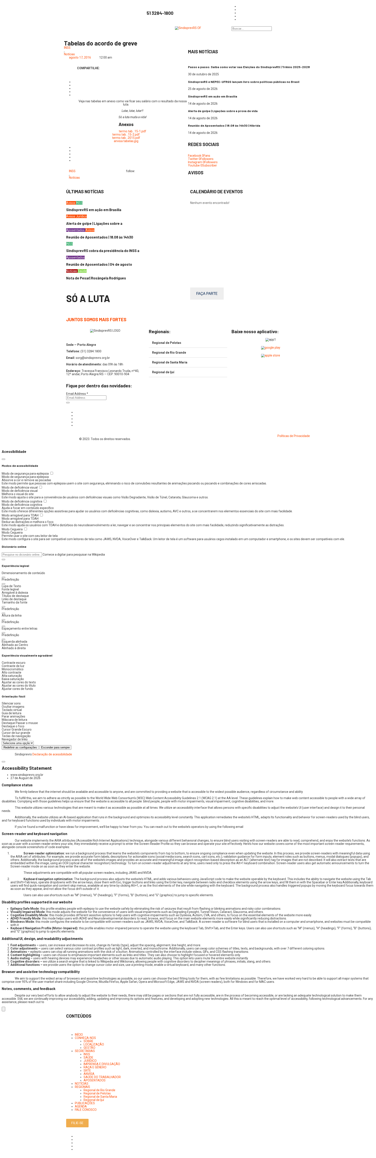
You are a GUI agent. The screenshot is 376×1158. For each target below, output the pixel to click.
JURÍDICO (90, 1060)
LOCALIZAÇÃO (94, 1044)
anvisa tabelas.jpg (126, 141)
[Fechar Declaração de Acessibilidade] (3, 761)
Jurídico (81, 216)
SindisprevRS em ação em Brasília (212, 96)
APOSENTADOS (95, 1080)
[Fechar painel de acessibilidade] (3, 459)
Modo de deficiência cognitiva (22, 501)
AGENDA (81, 1106)
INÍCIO (79, 1034)
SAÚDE (88, 1057)
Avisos (71, 203)
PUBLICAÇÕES (85, 1103)
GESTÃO (89, 1047)
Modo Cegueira (12, 529)
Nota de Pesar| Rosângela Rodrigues (96, 278)
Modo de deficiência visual (20, 487)
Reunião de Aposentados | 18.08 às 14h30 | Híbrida (224, 125)
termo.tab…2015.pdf (126, 137)
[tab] (188, 343)
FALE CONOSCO (86, 1109)
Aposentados (75, 230)
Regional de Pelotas (166, 343)
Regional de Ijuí (163, 372)
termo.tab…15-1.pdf (132, 131)
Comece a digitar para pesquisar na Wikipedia (74, 554)
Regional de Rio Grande (169, 352)
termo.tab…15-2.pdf (126, 134)
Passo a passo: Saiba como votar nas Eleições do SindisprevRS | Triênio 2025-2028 (249, 67)
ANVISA (89, 1074)
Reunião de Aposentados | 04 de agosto (99, 264)
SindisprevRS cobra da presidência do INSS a (102, 251)
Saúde (82, 271)
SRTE (87, 1070)
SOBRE (88, 1041)
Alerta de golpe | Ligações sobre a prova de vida (223, 111)
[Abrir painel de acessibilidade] (3, 1009)
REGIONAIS (82, 1087)
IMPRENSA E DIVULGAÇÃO (102, 1064)
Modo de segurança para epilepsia (25, 473)
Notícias (69, 54)
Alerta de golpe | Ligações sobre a (94, 223)
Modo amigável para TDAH (20, 515)
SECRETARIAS (85, 1051)
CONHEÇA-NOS (85, 1038)
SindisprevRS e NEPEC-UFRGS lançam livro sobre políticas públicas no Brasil (243, 82)
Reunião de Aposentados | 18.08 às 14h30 (99, 237)
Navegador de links (15, 739)
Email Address (77, 393)
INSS (67, 47)
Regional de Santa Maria (169, 362)
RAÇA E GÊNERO (95, 1067)
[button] (3, 559)
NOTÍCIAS (81, 1083)
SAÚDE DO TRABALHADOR (102, 1077)
